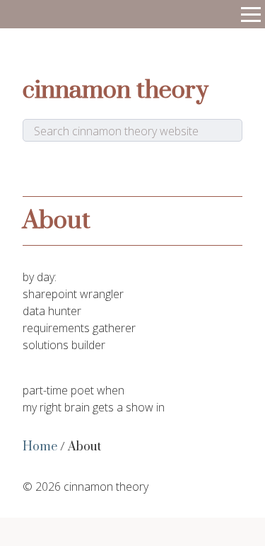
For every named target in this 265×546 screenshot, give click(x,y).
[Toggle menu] (251, 14)
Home (40, 447)
